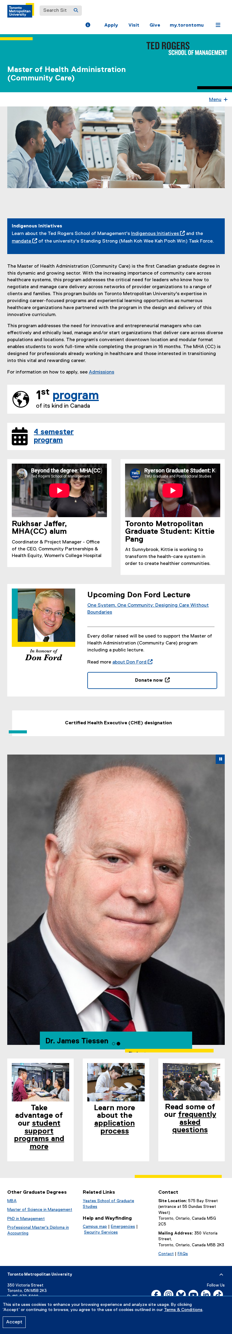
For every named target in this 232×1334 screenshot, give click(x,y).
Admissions (101, 372)
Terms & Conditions (183, 1310)
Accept (14, 1322)
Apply (111, 25)
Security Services (101, 1232)
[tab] (113, 1043)
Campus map (95, 1227)
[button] (88, 26)
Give (155, 25)
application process (114, 1127)
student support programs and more (39, 1135)
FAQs (183, 1254)
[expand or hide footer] (221, 1274)
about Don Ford (131, 662)
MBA (12, 1201)
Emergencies (123, 1227)
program (76, 396)
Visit (133, 25)
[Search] (76, 10)
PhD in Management (26, 1219)
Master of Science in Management (39, 1210)
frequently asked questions (194, 1122)
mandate (21, 241)
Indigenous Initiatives (155, 233)
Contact (166, 1254)
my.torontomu (187, 25)
